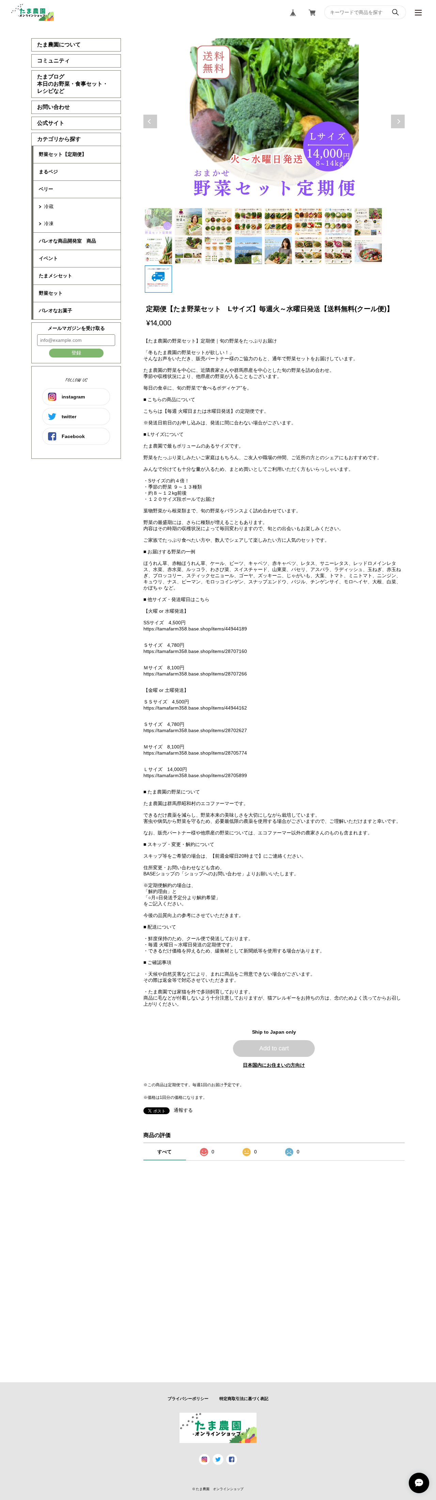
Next (398, 121)
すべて (164, 1151)
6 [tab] (308, 221)
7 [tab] (338, 221)
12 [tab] (248, 250)
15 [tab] (338, 250)
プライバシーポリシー (188, 1398)
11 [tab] (218, 250)
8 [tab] (368, 221)
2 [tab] (188, 221)
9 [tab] (158, 250)
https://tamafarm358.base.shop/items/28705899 (195, 775)
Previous (150, 121)
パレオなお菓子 (55, 310)
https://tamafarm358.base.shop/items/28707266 (195, 673)
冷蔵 (48, 206)
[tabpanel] (274, 121)
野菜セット (51, 293)
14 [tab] (308, 250)
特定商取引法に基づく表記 (243, 1398)
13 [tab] (278, 250)
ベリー (46, 189)
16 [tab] (368, 250)
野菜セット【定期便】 (63, 154)
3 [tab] (218, 221)
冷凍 (48, 223)
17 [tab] (158, 279)
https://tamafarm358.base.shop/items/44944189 (195, 628)
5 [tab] (278, 221)
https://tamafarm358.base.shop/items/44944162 (195, 708)
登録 (76, 352)
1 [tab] (158, 221)
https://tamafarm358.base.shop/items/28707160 (195, 651)
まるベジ (48, 171)
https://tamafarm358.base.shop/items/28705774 (195, 753)
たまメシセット (55, 275)
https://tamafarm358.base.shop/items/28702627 (195, 730)
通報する (183, 1110)
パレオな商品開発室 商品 (67, 241)
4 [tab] (248, 221)
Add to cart (274, 1048)
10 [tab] (188, 250)
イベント (48, 258)
